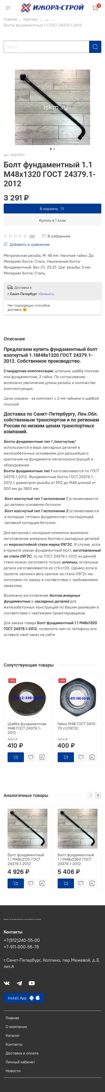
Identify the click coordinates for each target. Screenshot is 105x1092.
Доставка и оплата (22, 1053)
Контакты (14, 1044)
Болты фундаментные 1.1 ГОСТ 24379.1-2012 (43, 25)
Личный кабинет (20, 1061)
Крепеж (30, 19)
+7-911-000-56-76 (21, 947)
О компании (16, 1026)
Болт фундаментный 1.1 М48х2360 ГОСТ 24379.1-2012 (76, 859)
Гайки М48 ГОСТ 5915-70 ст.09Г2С (77, 726)
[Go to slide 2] (54, 149)
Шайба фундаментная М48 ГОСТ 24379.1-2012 (27, 728)
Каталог (13, 1035)
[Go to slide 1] (51, 149)
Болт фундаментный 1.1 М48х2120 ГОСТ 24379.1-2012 (26, 859)
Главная (10, 19)
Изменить (46, 294)
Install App (19, 997)
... (46, 19)
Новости (13, 1070)
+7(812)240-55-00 (22, 940)
